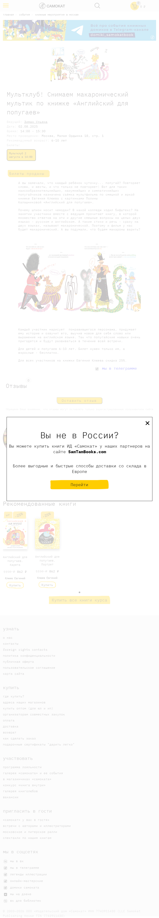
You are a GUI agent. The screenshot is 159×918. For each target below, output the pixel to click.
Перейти (79, 484)
